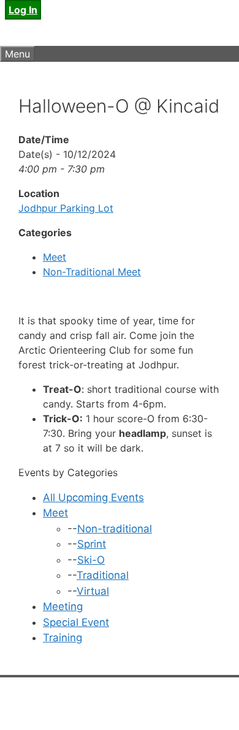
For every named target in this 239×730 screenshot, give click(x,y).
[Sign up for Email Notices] (18, 710)
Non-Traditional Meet (92, 272)
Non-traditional (114, 529)
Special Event (76, 622)
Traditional (103, 575)
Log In (23, 10)
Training (62, 637)
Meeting (63, 606)
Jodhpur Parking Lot (65, 208)
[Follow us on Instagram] (73, 710)
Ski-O (91, 560)
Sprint (91, 544)
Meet (54, 257)
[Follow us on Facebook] (46, 710)
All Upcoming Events (93, 497)
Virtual (93, 591)
